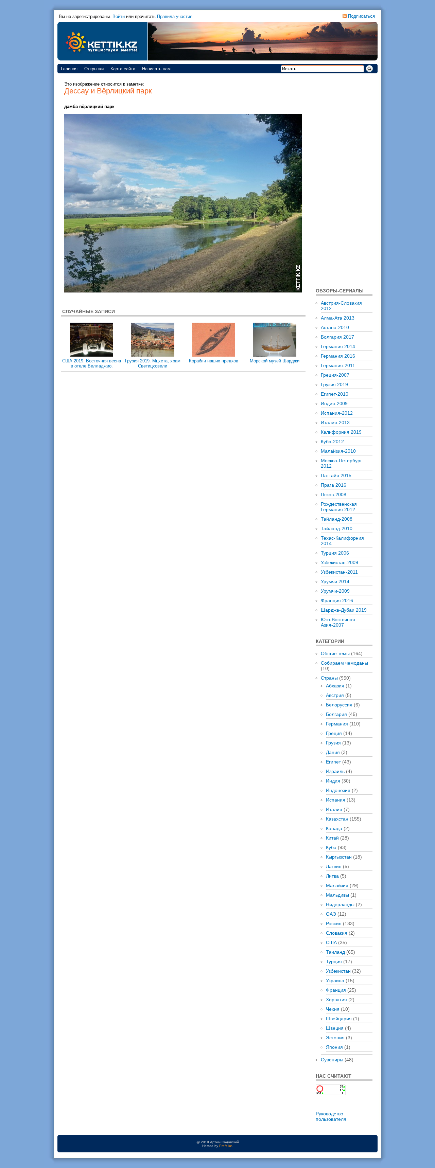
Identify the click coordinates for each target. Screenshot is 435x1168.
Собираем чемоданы (344, 663)
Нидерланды (340, 904)
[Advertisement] (344, 180)
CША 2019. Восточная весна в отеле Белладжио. (91, 363)
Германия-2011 (338, 365)
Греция (334, 733)
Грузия (333, 742)
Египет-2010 (334, 394)
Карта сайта (122, 68)
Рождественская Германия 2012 (339, 506)
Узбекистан (338, 971)
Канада (334, 828)
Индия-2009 (334, 403)
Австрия (335, 695)
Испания (335, 800)
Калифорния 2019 (341, 432)
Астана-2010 (335, 327)
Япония (334, 1047)
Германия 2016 (338, 356)
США (331, 942)
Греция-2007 (335, 375)
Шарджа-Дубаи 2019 (344, 610)
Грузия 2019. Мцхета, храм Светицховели (152, 363)
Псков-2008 (333, 494)
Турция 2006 (335, 553)
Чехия (333, 1009)
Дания (333, 752)
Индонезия (338, 790)
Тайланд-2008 (336, 519)
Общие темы (335, 653)
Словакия (336, 933)
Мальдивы (337, 895)
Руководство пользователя (331, 1116)
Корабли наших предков (213, 360)
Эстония (335, 1037)
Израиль (335, 771)
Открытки (94, 68)
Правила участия (174, 16)
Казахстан (337, 819)
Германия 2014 (338, 346)
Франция (336, 990)
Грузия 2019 (334, 384)
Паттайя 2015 (336, 475)
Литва (332, 876)
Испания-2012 (337, 413)
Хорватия (336, 999)
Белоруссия (339, 704)
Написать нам (156, 68)
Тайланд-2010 (336, 528)
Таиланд (335, 952)
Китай (332, 838)
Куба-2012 (332, 441)
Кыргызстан (339, 857)
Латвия (334, 866)
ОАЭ (331, 914)
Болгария (336, 714)
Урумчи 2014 (335, 581)
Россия (334, 923)
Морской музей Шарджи (274, 360)
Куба (331, 847)
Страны (329, 678)
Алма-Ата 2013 (337, 318)
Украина (335, 980)
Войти (118, 16)
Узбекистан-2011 (339, 572)
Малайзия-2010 (338, 451)
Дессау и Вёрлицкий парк (108, 91)
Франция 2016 (337, 600)
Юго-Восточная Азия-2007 (338, 622)
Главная (69, 68)
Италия (334, 809)
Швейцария (339, 1018)
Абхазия (335, 685)
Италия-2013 (335, 422)
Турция (334, 961)
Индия (333, 781)
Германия (337, 723)
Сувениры (332, 1059)
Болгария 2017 (337, 337)
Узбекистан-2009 (339, 562)
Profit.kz (225, 1146)
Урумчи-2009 (335, 591)
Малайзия (337, 885)
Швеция (335, 1028)
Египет (333, 762)
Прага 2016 (333, 485)
